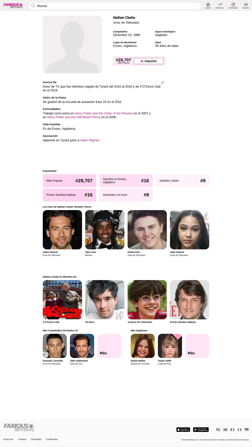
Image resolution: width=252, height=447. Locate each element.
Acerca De (8, 439)
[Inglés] (218, 429)
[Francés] (232, 429)
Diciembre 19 (122, 35)
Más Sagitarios (139, 330)
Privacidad (36, 439)
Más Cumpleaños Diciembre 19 (60, 330)
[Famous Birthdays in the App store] (183, 429)
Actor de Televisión (126, 22)
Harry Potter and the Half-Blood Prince (73, 117)
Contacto (22, 439)
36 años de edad (166, 46)
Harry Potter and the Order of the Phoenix (104, 113)
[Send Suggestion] (163, 83)
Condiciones (52, 439)
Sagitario (161, 35)
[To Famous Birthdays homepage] (13, 5)
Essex (117, 46)
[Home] (63, 427)
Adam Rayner (89, 140)
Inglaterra (130, 46)
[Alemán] (247, 429)
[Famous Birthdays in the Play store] (201, 429)
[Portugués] (225, 429)
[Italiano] (240, 429)
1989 (136, 35)
